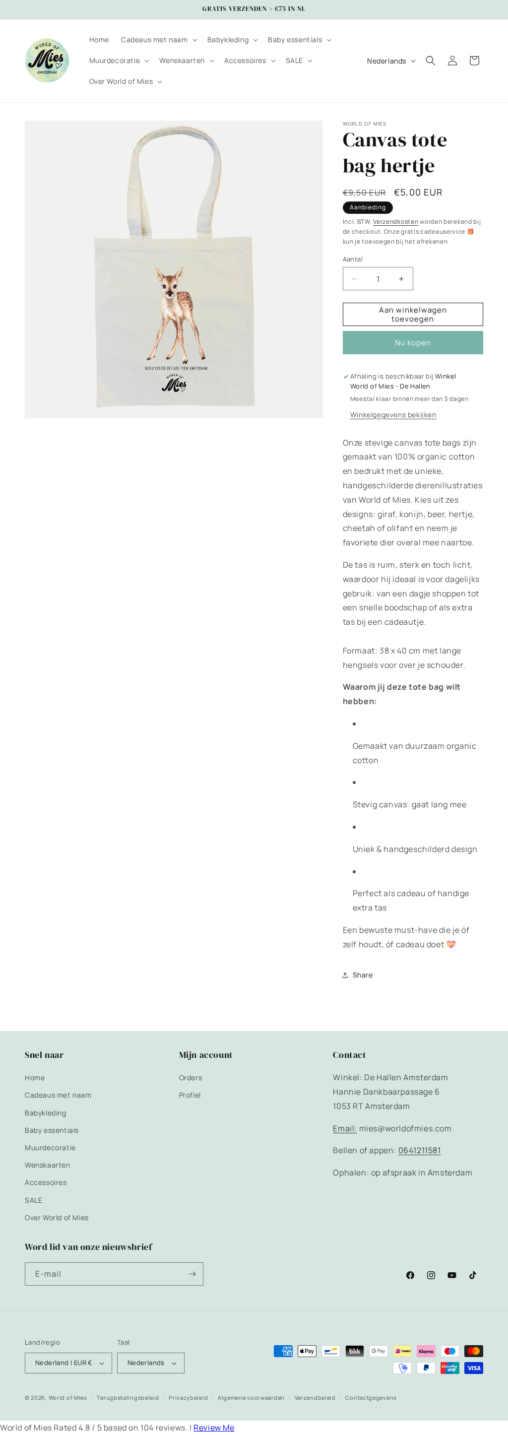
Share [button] (363, 974)
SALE (33, 1200)
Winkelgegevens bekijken (393, 414)
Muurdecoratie (50, 1147)
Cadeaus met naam (58, 1095)
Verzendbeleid (315, 1397)
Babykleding (45, 1112)
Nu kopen (413, 342)
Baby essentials (52, 1130)
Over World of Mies (57, 1217)
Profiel (190, 1095)
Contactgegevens (371, 1397)
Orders (190, 1077)
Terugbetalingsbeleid (128, 1397)
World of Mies (68, 1397)
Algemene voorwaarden (251, 1397)
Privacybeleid (188, 1397)
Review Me (213, 1427)
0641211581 (419, 1150)
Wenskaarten (47, 1165)
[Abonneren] (192, 1274)
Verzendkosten (395, 221)
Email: (345, 1128)
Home (35, 1077)
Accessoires (46, 1182)
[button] (158, 39)
